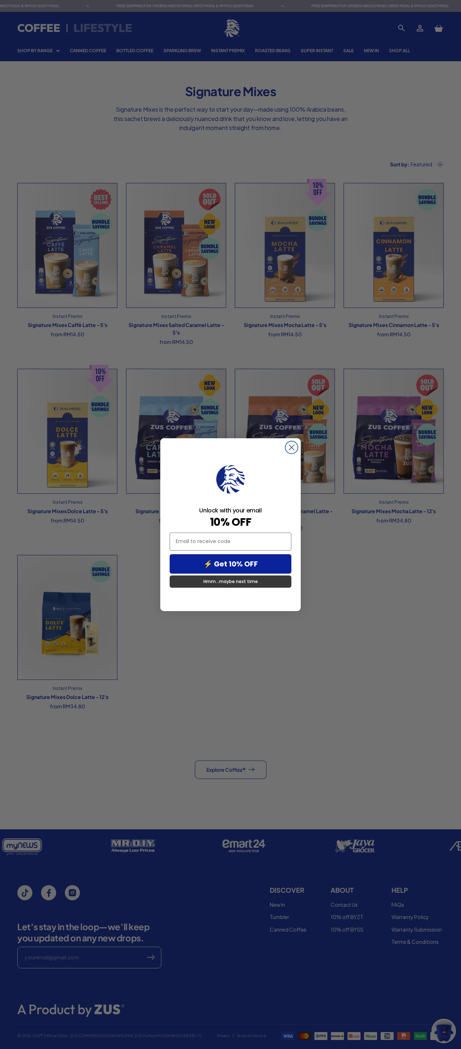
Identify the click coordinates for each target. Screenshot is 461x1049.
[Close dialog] (291, 447)
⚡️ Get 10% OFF (230, 564)
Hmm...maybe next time (230, 581)
